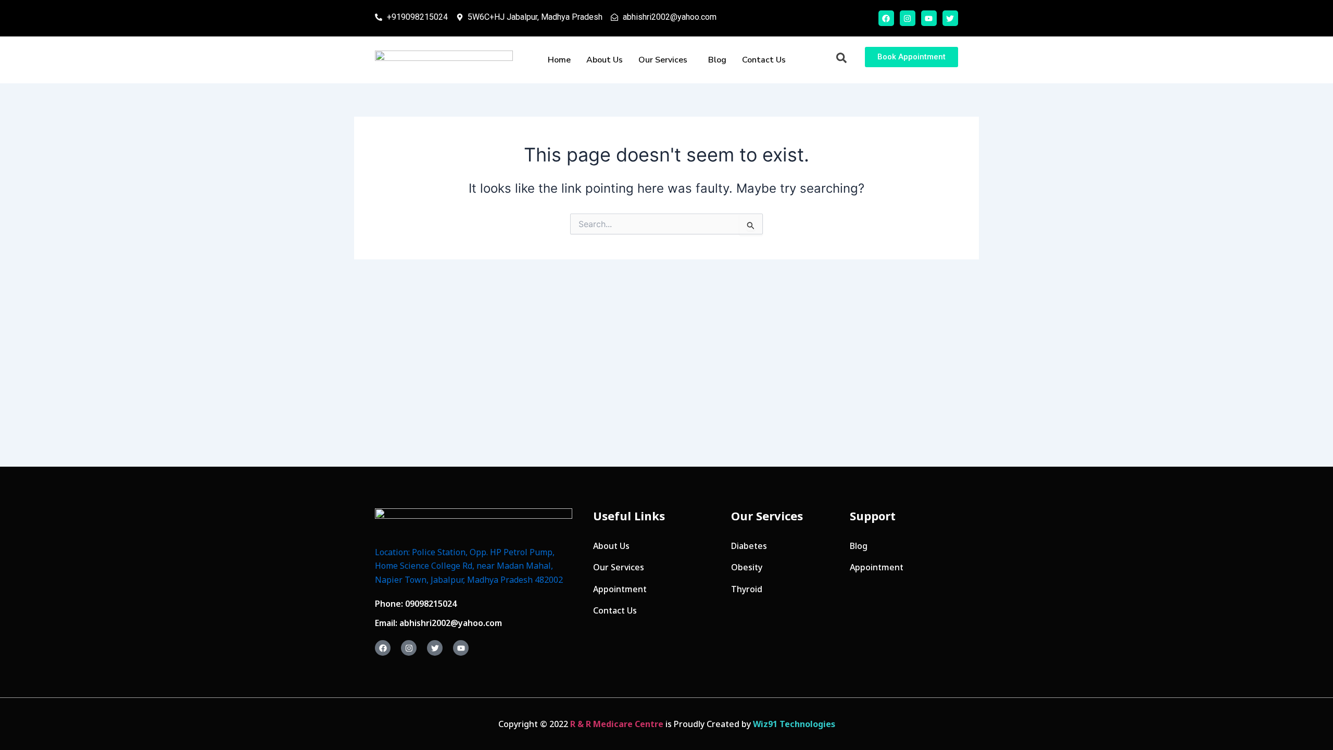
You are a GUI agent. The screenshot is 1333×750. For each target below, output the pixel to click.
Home (559, 60)
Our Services (662, 60)
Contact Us (764, 60)
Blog (717, 60)
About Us (604, 60)
